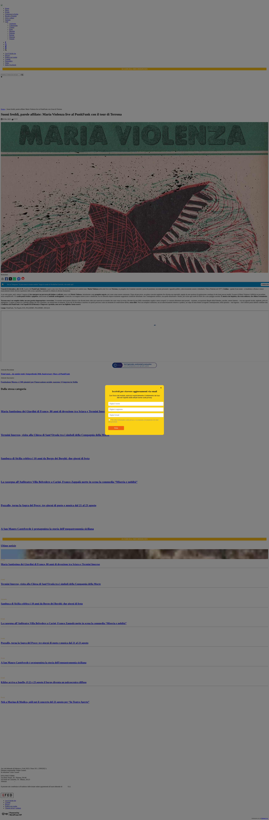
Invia (116, 428)
